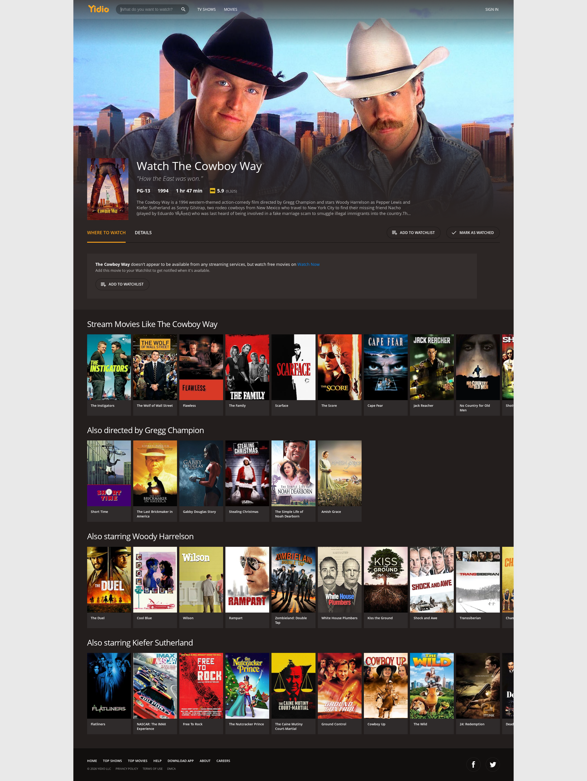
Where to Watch (106, 232)
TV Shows (206, 9)
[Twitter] (493, 764)
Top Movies (137, 761)
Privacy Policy (127, 769)
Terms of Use (153, 769)
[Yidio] (98, 10)
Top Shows (112, 761)
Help (157, 761)
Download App (181, 761)
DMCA (171, 769)
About (205, 761)
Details (143, 232)
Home (92, 761)
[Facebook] (473, 764)
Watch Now (308, 264)
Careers (223, 761)
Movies (230, 9)
